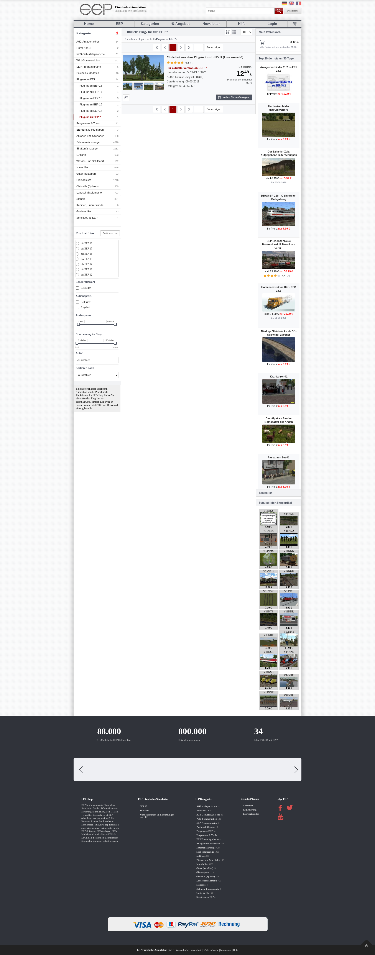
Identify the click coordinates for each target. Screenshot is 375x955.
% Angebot (180, 24)
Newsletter (211, 24)
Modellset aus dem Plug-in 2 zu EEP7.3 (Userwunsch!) (205, 57)
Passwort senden (251, 814)
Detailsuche (292, 11)
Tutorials (144, 810)
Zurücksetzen (110, 233)
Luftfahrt (81, 154)
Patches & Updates (87, 73)
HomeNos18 (83, 47)
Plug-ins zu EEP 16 (90, 98)
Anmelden (248, 805)
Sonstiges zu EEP (86, 217)
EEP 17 (143, 806)
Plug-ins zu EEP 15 (90, 104)
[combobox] (97, 360)
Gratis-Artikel (84, 211)
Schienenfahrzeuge (88, 142)
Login (272, 24)
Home (89, 24)
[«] (165, 47)
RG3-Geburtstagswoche (90, 54)
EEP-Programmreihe (88, 66)
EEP (119, 24)
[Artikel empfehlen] (126, 97)
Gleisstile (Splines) (87, 186)
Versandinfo (182, 950)
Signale (81, 198)
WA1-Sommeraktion (88, 60)
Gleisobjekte (83, 180)
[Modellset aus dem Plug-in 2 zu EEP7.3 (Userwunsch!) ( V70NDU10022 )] (143, 68)
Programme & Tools (88, 123)
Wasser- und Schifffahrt (90, 161)
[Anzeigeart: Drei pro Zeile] (234, 32)
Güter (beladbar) (86, 173)
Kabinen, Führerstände (90, 205)
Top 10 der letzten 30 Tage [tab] (276, 58)
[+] (143, 68)
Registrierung (250, 810)
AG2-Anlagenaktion (88, 41)
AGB (171, 950)
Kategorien (150, 24)
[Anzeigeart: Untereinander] (228, 32)
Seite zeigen (214, 47)
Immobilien (82, 167)
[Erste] (156, 47)
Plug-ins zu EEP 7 (90, 117)
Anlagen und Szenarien (90, 136)
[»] (181, 47)
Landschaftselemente (89, 192)
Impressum (225, 950)
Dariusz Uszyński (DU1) (189, 77)
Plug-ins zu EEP (85, 79)
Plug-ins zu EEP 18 (90, 85)
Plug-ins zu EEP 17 (90, 92)
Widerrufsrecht (211, 950)
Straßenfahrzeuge (87, 148)
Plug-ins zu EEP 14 (90, 110)
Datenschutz (196, 950)
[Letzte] (189, 47)
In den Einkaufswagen (236, 97)
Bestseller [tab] (265, 492)
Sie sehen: (130, 39)
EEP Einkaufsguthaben (90, 129)
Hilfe (241, 24)
